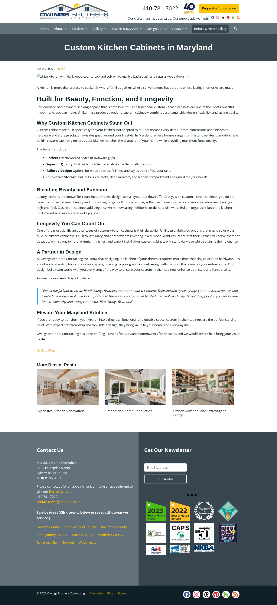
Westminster (88, 542)
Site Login (96, 593)
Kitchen (60, 69)
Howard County (48, 527)
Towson (68, 542)
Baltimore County (114, 527)
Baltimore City (47, 542)
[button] (235, 28)
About (58, 28)
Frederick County (110, 535)
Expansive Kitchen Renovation (60, 411)
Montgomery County (52, 535)
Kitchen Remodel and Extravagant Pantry (199, 413)
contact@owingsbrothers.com (58, 501)
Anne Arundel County (80, 527)
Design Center (157, 28)
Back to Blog (46, 350)
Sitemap (123, 593)
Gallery (97, 28)
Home (45, 28)
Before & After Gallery (210, 28)
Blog (110, 593)
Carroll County (82, 535)
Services (78, 28)
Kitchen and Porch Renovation (128, 411)
